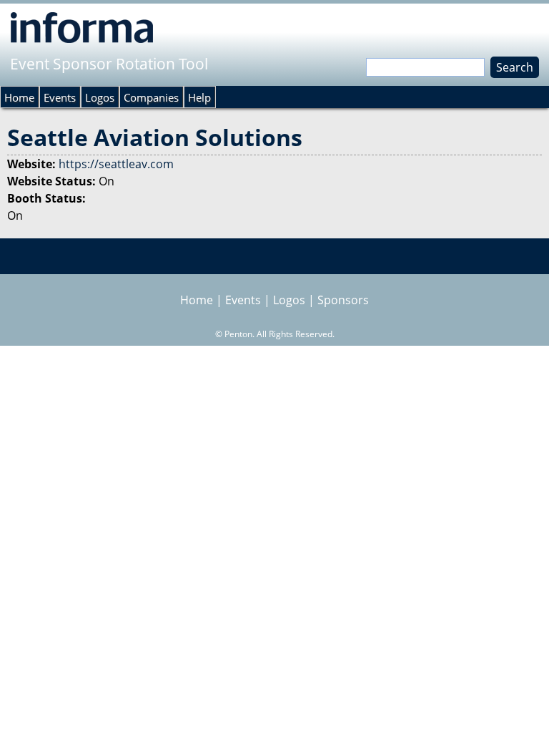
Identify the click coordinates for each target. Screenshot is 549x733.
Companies (151, 97)
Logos (99, 97)
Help (199, 97)
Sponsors (343, 300)
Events (60, 97)
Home (19, 97)
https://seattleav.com (116, 164)
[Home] (82, 27)
